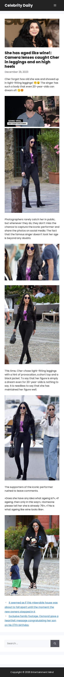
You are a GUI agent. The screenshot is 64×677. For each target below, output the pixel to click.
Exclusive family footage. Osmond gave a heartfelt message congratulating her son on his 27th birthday (31, 620)
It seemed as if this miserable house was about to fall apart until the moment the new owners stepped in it (31, 607)
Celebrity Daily (19, 5)
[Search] (54, 643)
